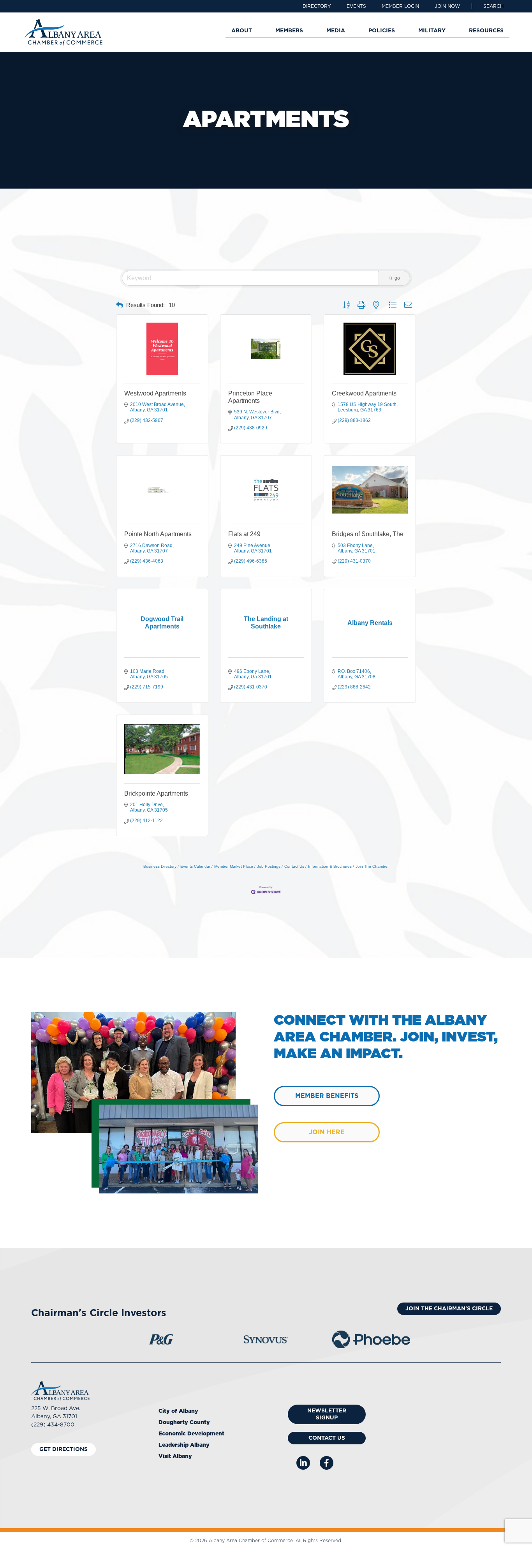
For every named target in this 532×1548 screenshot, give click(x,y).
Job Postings (268, 866)
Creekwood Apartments (364, 393)
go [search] (397, 278)
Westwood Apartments (155, 393)
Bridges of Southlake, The (367, 534)
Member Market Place (233, 866)
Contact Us (294, 866)
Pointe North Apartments (158, 534)
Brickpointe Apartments (156, 793)
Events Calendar (195, 866)
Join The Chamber (372, 866)
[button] (493, 6)
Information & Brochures (330, 866)
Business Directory (159, 866)
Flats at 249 (244, 534)
